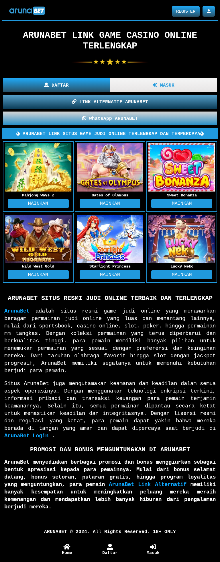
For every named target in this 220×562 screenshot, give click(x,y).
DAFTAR (59, 85)
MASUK (165, 85)
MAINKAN (38, 203)
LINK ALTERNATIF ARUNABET (112, 102)
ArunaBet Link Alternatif (147, 484)
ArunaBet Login (26, 436)
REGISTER (185, 11)
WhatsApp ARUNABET (112, 118)
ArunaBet (17, 311)
